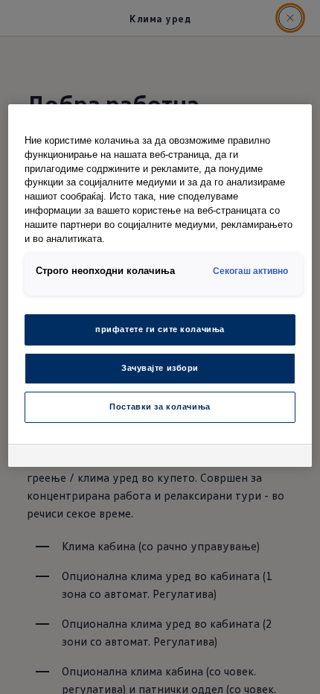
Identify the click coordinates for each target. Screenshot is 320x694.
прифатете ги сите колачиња (160, 329)
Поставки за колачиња (159, 406)
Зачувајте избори (160, 367)
